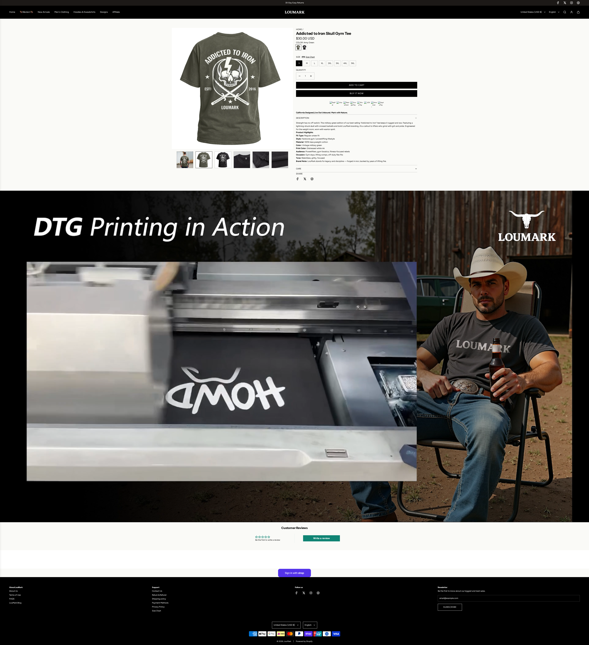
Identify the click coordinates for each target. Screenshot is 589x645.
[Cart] (578, 12)
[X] (564, 2)
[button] (174, 88)
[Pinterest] (578, 2)
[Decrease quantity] (299, 76)
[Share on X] (304, 179)
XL (322, 63)
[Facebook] (558, 2)
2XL (329, 63)
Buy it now (357, 93)
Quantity (301, 70)
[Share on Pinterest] (312, 179)
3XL (337, 63)
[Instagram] (571, 2)
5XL (352, 63)
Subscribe (449, 607)
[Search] (564, 12)
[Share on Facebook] (297, 179)
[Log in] (571, 12)
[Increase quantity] (311, 76)
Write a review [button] (321, 538)
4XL (345, 63)
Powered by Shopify (304, 641)
